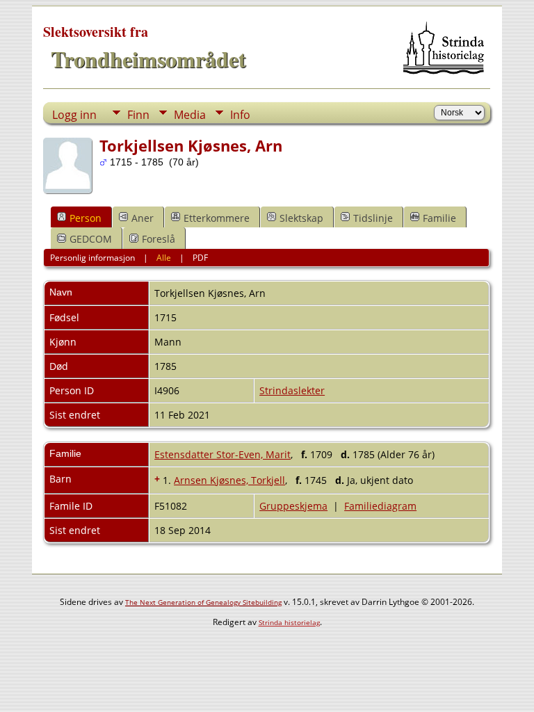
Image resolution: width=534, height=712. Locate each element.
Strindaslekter (292, 390)
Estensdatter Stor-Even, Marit (222, 454)
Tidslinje (373, 218)
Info (240, 114)
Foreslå (158, 238)
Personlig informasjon (92, 258)
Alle (163, 258)
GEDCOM (91, 238)
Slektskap (301, 218)
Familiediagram (380, 505)
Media (190, 114)
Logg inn (74, 114)
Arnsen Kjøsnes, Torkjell (229, 480)
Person (86, 218)
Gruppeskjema (293, 505)
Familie (439, 218)
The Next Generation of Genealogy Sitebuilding (203, 602)
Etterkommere (217, 218)
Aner (142, 218)
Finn (138, 114)
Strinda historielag (289, 622)
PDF (200, 258)
